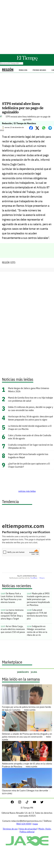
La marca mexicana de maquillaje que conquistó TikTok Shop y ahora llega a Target (12, 614)
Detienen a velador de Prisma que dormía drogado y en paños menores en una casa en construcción (27, 736)
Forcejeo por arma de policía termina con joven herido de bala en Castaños (26, 708)
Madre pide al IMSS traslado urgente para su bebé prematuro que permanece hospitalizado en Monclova (38, 599)
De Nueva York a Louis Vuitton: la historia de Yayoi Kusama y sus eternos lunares (12, 598)
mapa (35, 823)
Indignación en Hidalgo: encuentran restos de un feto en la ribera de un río (37, 630)
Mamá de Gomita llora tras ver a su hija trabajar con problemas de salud (30, 399)
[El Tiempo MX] (27, 60)
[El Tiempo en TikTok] (29, 802)
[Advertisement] (27, 27)
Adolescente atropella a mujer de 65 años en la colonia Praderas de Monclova (27, 765)
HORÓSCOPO (23, 672)
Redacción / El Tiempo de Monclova (19, 123)
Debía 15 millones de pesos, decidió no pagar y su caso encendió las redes (30, 408)
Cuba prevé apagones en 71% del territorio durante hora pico (37, 614)
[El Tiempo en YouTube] (36, 802)
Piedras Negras (39, 70)
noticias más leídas (27, 491)
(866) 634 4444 (23, 823)
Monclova (23, 70)
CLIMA (34, 672)
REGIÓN (7, 69)
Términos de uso (10, 828)
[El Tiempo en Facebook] (14, 802)
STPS (13, 262)
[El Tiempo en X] (41, 802)
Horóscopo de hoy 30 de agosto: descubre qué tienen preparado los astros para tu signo (30, 418)
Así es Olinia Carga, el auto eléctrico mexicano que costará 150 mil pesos (13, 629)
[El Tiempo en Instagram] (21, 802)
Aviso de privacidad (28, 828)
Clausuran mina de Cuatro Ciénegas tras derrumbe (25, 792)
